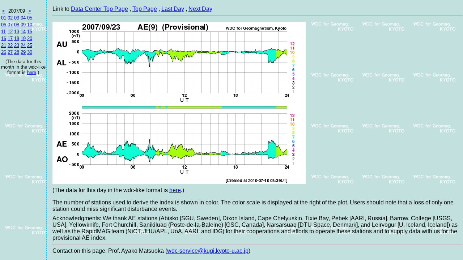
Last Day (172, 9)
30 (29, 52)
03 (16, 18)
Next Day (200, 9)
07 (10, 24)
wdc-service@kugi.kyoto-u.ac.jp (208, 251)
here (31, 72)
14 (23, 31)
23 (16, 45)
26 (3, 52)
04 (23, 18)
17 (10, 38)
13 (16, 31)
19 (23, 38)
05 (29, 18)
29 (23, 52)
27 (10, 52)
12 (10, 31)
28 (16, 52)
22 (10, 45)
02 (10, 18)
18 (16, 38)
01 (3, 18)
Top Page (144, 9)
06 (3, 24)
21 (3, 45)
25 (29, 45)
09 (23, 24)
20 (29, 38)
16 (3, 38)
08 (16, 24)
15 (29, 31)
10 (29, 24)
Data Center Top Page (99, 9)
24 (23, 45)
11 (3, 31)
